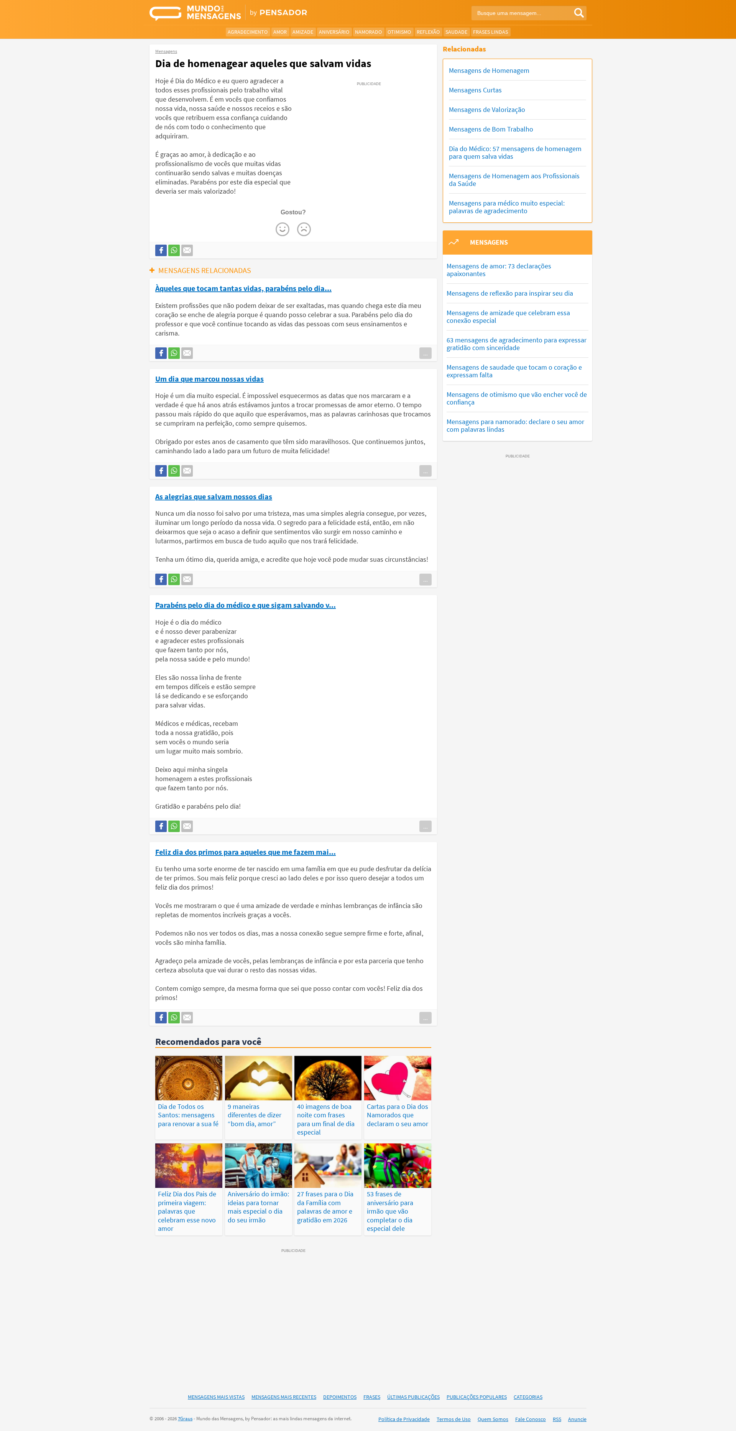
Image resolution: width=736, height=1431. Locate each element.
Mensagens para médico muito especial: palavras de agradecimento (507, 207)
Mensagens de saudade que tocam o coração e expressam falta (514, 371)
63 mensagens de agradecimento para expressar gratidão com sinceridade (516, 344)
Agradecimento (248, 31)
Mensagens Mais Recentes (283, 1396)
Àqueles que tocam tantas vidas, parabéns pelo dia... (243, 288)
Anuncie (577, 1419)
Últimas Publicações (413, 1396)
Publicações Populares (477, 1396)
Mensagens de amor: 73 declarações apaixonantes (499, 270)
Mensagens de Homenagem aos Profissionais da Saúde (514, 179)
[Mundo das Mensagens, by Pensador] (256, 13)
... (425, 353)
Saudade (456, 31)
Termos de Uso (454, 1419)
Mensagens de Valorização (487, 109)
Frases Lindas (490, 31)
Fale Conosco (530, 1419)
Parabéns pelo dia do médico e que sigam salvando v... (245, 604)
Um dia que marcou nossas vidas (209, 378)
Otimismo (399, 31)
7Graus (185, 1418)
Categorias (528, 1396)
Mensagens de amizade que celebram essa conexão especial (508, 316)
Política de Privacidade (404, 1419)
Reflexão (428, 31)
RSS (557, 1419)
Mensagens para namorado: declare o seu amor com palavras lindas (515, 425)
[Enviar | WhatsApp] (174, 250)
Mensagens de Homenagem (489, 70)
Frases (371, 1396)
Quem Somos (493, 1419)
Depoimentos (339, 1396)
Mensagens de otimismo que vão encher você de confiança (517, 398)
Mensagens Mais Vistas (216, 1396)
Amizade (302, 31)
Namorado (368, 31)
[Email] (187, 250)
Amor (280, 31)
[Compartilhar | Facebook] (161, 250)
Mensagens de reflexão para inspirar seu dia (510, 293)
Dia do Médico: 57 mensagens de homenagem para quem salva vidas (515, 152)
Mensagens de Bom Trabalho (491, 129)
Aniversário (334, 31)
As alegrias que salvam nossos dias (213, 496)
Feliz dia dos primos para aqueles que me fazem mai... (245, 851)
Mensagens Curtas (475, 90)
